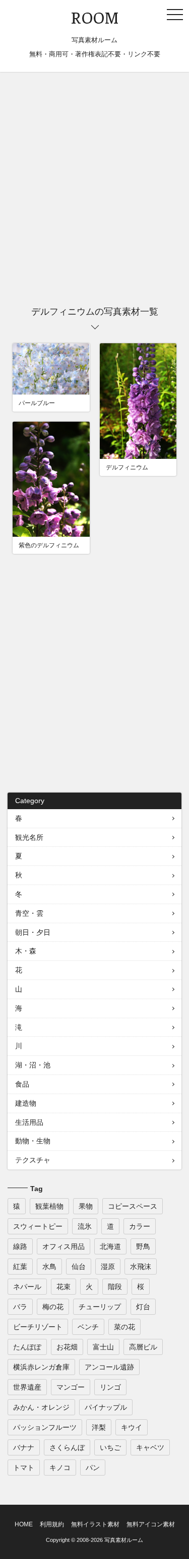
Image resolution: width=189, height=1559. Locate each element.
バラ (20, 1307)
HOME (24, 1524)
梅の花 (53, 1307)
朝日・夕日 (32, 932)
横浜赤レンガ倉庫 (41, 1367)
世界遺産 (27, 1387)
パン (93, 1468)
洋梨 (99, 1427)
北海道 (110, 1246)
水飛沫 (140, 1266)
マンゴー (70, 1387)
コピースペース (132, 1206)
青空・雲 (29, 913)
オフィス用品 (63, 1246)
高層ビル (143, 1347)
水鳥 (49, 1266)
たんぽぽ (27, 1347)
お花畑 (67, 1347)
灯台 (143, 1307)
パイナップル (106, 1407)
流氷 (85, 1226)
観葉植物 (49, 1206)
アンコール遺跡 (109, 1367)
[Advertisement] (94, 191)
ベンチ (88, 1327)
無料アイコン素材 (151, 1524)
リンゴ (110, 1387)
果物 (86, 1206)
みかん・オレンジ (41, 1407)
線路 (20, 1246)
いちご (110, 1447)
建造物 (25, 1103)
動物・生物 (32, 1141)
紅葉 (20, 1266)
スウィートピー (37, 1226)
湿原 (108, 1266)
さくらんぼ (67, 1447)
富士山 (103, 1347)
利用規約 (52, 1524)
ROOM (95, 18)
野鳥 (143, 1246)
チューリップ (100, 1307)
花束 (63, 1287)
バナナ (23, 1447)
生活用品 (29, 1122)
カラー (139, 1226)
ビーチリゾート (37, 1327)
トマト (23, 1468)
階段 (115, 1287)
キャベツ (150, 1447)
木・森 (25, 951)
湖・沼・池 (32, 1065)
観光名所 (29, 837)
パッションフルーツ (45, 1427)
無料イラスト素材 (95, 1524)
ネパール (27, 1287)
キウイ (131, 1427)
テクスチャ (32, 1160)
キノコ (60, 1468)
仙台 (79, 1266)
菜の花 (124, 1327)
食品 (22, 1084)
